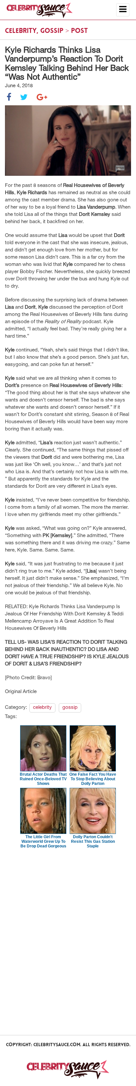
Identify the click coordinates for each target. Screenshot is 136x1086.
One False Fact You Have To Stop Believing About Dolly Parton (92, 779)
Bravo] (44, 678)
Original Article (21, 691)
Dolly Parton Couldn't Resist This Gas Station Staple (93, 841)
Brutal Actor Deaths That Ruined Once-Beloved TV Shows (43, 779)
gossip (51, 31)
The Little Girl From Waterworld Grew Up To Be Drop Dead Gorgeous (43, 841)
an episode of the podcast (53, 322)
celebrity (21, 31)
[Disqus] (68, 941)
